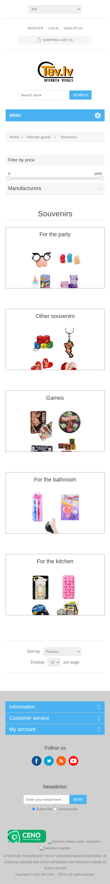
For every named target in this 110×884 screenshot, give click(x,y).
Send (78, 799)
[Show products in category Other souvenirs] (55, 355)
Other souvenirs (55, 316)
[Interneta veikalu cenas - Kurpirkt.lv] (74, 841)
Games (55, 398)
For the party (55, 234)
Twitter (49, 761)
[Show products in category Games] (55, 437)
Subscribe (44, 809)
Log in (53, 28)
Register (35, 28)
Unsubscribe (68, 809)
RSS (61, 761)
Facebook (36, 761)
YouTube (73, 761)
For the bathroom (55, 479)
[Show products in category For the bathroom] (55, 519)
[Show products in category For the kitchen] (55, 600)
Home (14, 137)
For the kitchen (55, 561)
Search (80, 95)
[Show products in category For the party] (55, 273)
